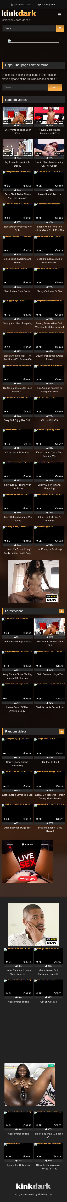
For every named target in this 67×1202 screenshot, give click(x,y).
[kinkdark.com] (27, 13)
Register (50, 4)
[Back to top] (56, 1191)
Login (39, 4)
